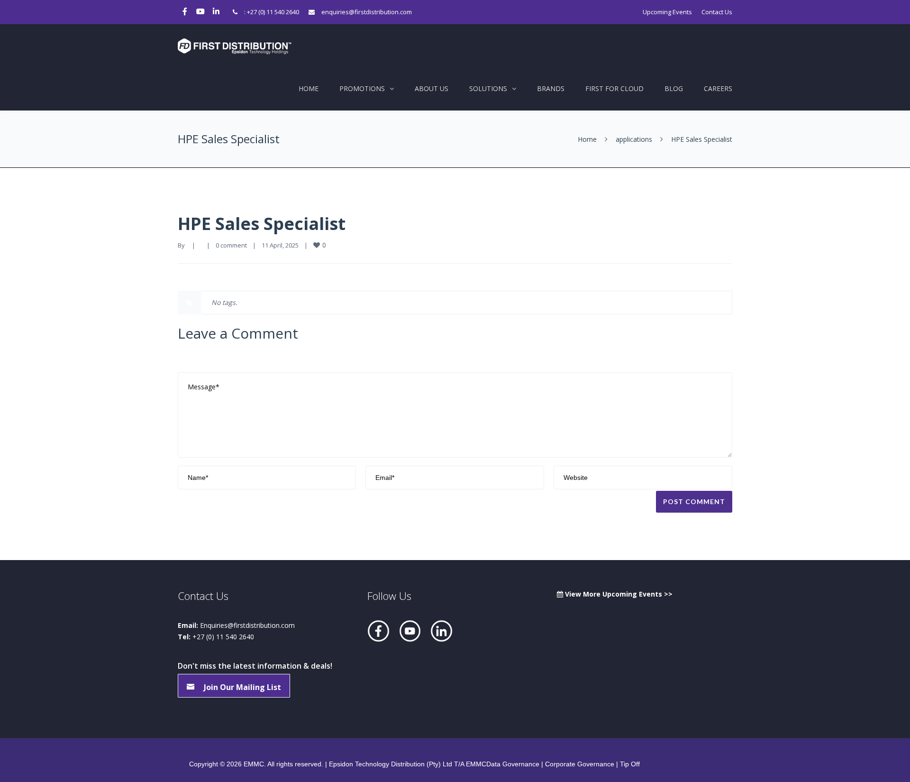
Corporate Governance (579, 764)
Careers (718, 88)
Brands (550, 88)
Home (308, 88)
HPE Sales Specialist (262, 223)
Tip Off (630, 764)
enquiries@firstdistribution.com (366, 12)
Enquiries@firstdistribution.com (247, 625)
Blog (673, 88)
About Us (431, 88)
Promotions (362, 88)
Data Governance (512, 764)
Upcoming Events (667, 12)
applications (634, 139)
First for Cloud (614, 88)
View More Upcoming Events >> (618, 593)
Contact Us (716, 12)
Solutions (488, 88)
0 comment (231, 245)
